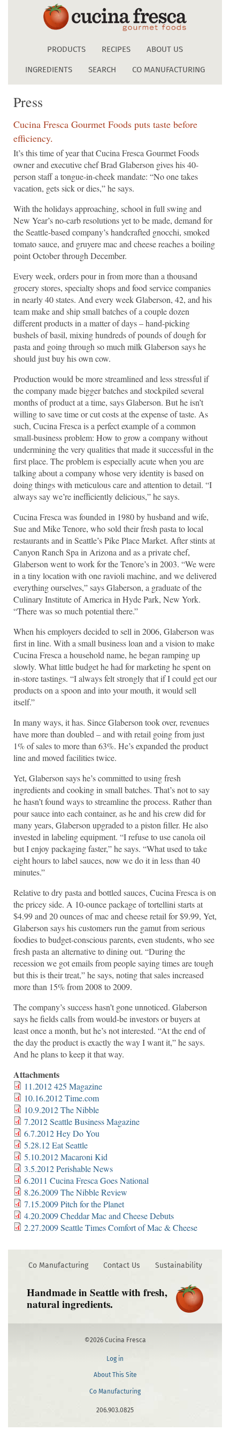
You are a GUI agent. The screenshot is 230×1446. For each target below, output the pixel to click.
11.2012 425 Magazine (63, 1086)
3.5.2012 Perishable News (68, 1168)
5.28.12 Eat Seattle (56, 1145)
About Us (165, 49)
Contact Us (121, 1265)
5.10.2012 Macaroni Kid (66, 1156)
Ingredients (48, 69)
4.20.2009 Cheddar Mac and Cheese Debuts (99, 1215)
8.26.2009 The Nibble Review (75, 1192)
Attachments (36, 1074)
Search (102, 69)
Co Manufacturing (168, 69)
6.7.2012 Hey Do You (61, 1133)
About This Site (115, 1375)
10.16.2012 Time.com (61, 1097)
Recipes (116, 49)
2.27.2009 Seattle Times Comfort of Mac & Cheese (110, 1227)
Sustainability (178, 1265)
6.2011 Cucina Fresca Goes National (86, 1180)
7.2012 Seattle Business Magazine (82, 1121)
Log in (115, 1359)
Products (66, 49)
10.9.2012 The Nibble (61, 1109)
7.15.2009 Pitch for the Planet (74, 1203)
